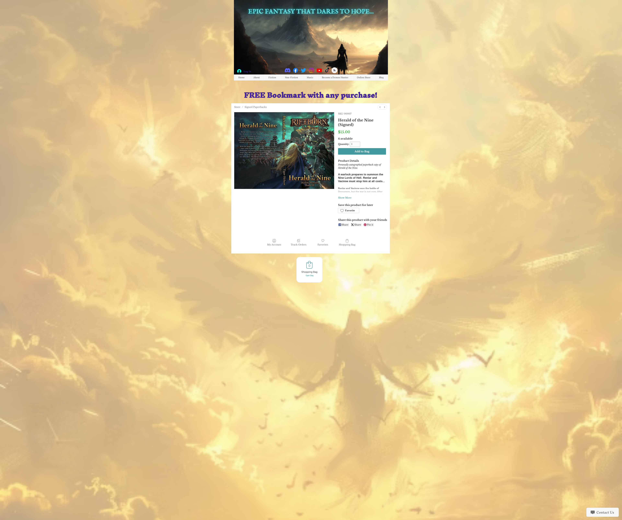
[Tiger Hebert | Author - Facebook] (295, 70)
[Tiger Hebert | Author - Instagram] (311, 70)
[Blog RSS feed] (334, 70)
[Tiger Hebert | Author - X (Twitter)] (303, 70)
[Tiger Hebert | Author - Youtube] (319, 70)
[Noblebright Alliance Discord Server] (287, 70)
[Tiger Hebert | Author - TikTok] (327, 70)
